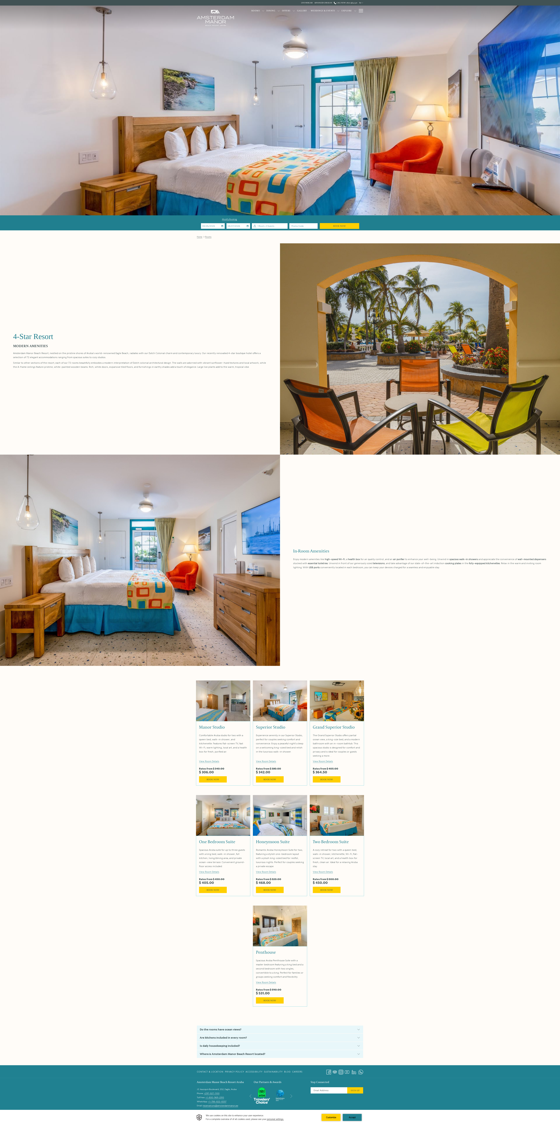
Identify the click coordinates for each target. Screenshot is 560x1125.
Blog (287, 1071)
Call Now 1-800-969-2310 (346, 3)
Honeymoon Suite (273, 841)
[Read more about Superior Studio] (280, 700)
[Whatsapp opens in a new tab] (360, 1071)
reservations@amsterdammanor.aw (220, 1105)
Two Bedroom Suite (331, 841)
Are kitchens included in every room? (223, 1037)
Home (199, 237)
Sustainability (273, 1071)
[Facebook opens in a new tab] (328, 1071)
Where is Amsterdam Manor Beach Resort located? (232, 1054)
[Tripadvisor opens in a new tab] (334, 1071)
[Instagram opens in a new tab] (341, 1071)
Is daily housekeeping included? (220, 1046)
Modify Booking (229, 219)
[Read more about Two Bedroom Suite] (337, 815)
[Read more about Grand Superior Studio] (337, 700)
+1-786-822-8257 (217, 1101)
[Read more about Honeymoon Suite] (280, 815)
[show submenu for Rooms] (263, 11)
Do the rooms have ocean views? (220, 1029)
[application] (280, 1117)
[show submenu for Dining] (278, 11)
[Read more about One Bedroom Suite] (223, 815)
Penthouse (266, 952)
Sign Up (355, 1090)
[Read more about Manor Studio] (223, 700)
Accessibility (254, 1071)
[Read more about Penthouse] (280, 926)
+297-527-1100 (211, 1093)
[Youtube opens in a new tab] (347, 1071)
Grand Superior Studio (334, 727)
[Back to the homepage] (215, 18)
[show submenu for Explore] (355, 11)
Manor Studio (212, 727)
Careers (297, 1071)
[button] (213, 226)
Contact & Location (210, 1071)
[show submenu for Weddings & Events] (338, 11)
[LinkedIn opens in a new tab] (354, 1071)
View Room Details (209, 761)
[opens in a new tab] (262, 1094)
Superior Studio (270, 727)
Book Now (339, 226)
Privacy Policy (234, 1071)
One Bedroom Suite (217, 841)
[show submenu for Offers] (293, 11)
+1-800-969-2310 (214, 1097)
